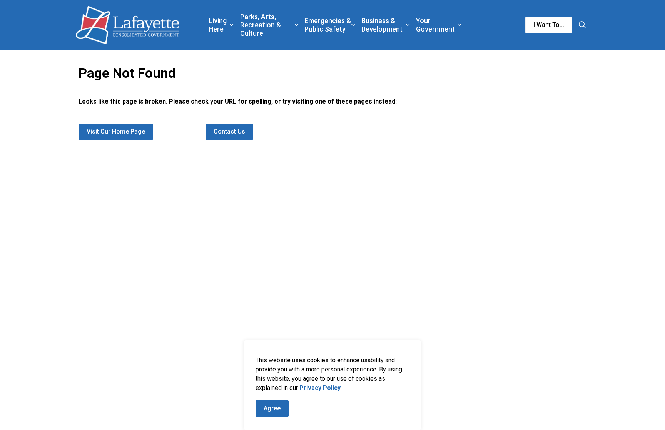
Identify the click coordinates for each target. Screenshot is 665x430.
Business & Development (382, 25)
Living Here (218, 25)
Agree (272, 408)
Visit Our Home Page (116, 131)
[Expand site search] (582, 25)
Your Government (435, 25)
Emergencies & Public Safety (327, 25)
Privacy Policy (320, 388)
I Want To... (548, 24)
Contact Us (229, 131)
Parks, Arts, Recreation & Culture (260, 25)
